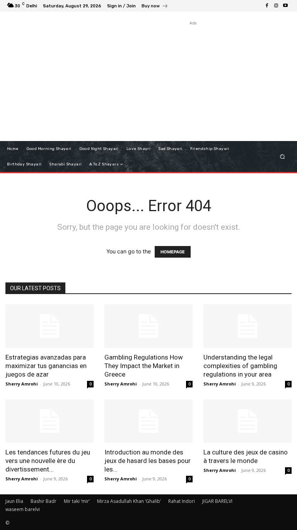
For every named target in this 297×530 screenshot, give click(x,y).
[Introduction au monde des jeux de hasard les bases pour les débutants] (148, 421)
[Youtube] (285, 5)
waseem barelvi (22, 509)
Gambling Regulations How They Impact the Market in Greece (143, 365)
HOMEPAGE (172, 252)
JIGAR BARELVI (217, 501)
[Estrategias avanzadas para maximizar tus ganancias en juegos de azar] (49, 326)
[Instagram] (276, 5)
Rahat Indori (181, 501)
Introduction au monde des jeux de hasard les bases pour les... (147, 460)
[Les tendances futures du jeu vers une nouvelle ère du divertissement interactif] (49, 421)
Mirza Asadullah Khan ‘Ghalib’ (129, 501)
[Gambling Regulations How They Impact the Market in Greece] (148, 326)
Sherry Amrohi (21, 384)
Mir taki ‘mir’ (77, 501)
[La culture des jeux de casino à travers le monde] (247, 421)
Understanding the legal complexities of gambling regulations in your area (240, 365)
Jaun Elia (14, 501)
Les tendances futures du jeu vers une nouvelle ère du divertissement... (47, 460)
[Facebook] (266, 5)
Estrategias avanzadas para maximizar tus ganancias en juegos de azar (46, 365)
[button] (282, 156)
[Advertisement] (193, 81)
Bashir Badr (43, 501)
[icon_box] (155, 7)
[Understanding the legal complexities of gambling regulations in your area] (247, 326)
